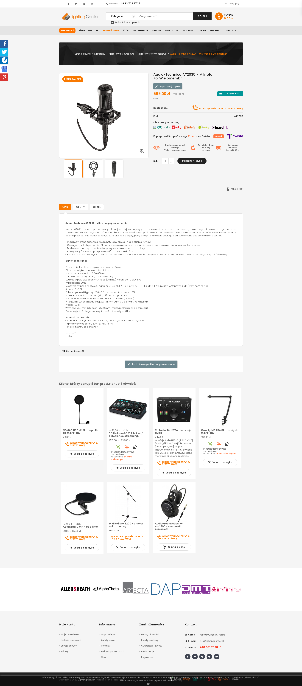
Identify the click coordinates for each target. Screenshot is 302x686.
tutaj (179, 680)
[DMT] (196, 589)
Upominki (215, 30)
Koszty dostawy (149, 640)
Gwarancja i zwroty (151, 645)
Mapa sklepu (108, 634)
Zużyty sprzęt (108, 640)
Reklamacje (147, 651)
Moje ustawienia (70, 634)
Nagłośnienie (111, 30)
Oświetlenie (85, 30)
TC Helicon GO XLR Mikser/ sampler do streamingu (126, 434)
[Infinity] (226, 589)
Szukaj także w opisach (127, 22)
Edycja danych (69, 645)
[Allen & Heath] (75, 589)
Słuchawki (189, 30)
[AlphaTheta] (106, 589)
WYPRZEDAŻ (67, 30)
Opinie (97, 207)
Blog (103, 657)
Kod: (156, 116)
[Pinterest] (4, 77)
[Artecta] (136, 589)
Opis (65, 207)
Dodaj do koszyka (192, 160)
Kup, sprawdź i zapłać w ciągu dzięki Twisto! (181, 136)
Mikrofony (171, 30)
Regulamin (147, 657)
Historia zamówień (71, 640)
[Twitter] (4, 51)
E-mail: (191, 641)
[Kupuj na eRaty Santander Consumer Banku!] (176, 127)
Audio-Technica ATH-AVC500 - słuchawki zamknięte (169, 526)
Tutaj (167, 150)
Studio (156, 30)
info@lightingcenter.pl (212, 641)
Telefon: (192, 647)
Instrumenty (140, 30)
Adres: (191, 634)
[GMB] (4, 68)
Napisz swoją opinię (170, 86)
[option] (73, 169)
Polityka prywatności (112, 651)
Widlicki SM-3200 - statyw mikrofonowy (126, 525)
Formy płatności (150, 634)
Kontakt (231, 30)
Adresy (64, 651)
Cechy (80, 207)
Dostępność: (160, 107)
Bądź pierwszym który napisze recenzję (153, 364)
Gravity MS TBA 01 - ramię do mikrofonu (219, 431)
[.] (68, 3)
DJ (97, 30)
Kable (203, 30)
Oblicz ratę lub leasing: (166, 122)
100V (126, 30)
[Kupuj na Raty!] (230, 93)
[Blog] (4, 60)
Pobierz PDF (234, 188)
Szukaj (202, 16)
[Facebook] (4, 43)
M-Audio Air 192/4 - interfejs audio (173, 431)
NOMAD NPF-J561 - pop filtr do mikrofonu (80, 431)
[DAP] (166, 589)
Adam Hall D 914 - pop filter (80, 527)
